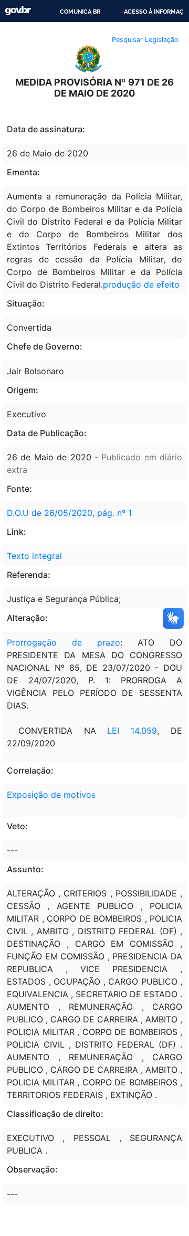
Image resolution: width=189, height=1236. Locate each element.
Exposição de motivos (51, 794)
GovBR (18, 11)
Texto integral (34, 556)
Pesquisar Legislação (145, 40)
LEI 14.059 (132, 730)
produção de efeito (141, 284)
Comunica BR (80, 11)
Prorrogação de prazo (63, 642)
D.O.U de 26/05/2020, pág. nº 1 (69, 513)
